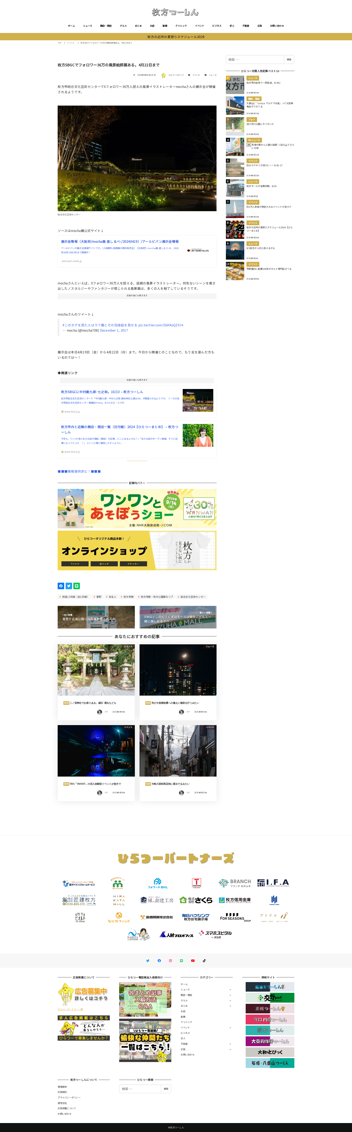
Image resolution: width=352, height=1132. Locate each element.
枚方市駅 (128, 596)
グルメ (123, 25)
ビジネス (216, 25)
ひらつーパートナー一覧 (70, 1009)
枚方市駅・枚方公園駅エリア (156, 596)
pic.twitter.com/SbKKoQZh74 (161, 325)
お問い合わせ (277, 25)
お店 (152, 25)
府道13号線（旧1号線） (75, 596)
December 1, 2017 (114, 330)
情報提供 (62, 1086)
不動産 (245, 25)
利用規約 (62, 1092)
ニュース (87, 25)
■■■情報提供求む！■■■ (79, 471)
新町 (99, 596)
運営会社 (62, 1103)
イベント (199, 25)
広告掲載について (67, 1108)
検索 (289, 59)
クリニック (181, 25)
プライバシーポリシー (69, 1097)
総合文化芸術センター (193, 596)
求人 (232, 25)
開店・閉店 (106, 25)
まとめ (138, 25)
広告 (259, 25)
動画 (165, 25)
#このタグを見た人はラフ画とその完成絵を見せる (100, 325)
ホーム (71, 25)
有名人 (112, 596)
